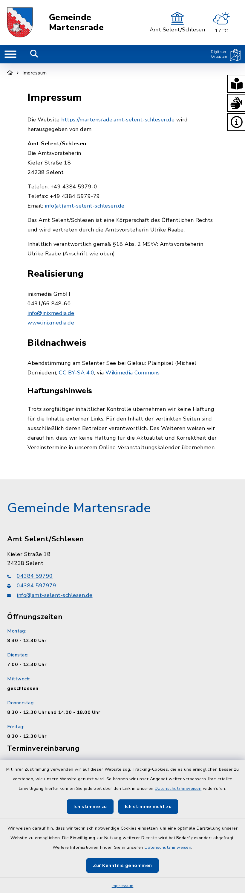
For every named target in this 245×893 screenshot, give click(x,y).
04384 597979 (36, 585)
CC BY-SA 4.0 (76, 372)
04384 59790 (35, 576)
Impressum (123, 886)
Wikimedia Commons (132, 372)
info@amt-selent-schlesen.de (55, 595)
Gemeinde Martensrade (76, 22)
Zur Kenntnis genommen (122, 865)
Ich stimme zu (90, 806)
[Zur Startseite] (10, 73)
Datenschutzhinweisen (178, 788)
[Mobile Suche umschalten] (34, 54)
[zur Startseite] (20, 22)
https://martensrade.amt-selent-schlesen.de (117, 119)
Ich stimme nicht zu (148, 806)
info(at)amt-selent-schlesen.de (85, 205)
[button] (236, 84)
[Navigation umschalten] (10, 54)
